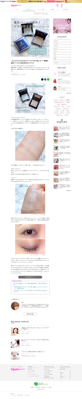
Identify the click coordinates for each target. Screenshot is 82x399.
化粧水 (68, 110)
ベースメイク (56, 43)
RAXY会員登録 (62, 369)
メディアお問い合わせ (48, 370)
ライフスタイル (59, 115)
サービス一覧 (13, 395)
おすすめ (61, 100)
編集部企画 (67, 100)
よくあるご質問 (65, 9)
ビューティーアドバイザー (32, 376)
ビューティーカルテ (31, 374)
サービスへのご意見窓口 (48, 374)
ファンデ (68, 112)
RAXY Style (29, 9)
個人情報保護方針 (37, 387)
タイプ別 (65, 115)
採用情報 (50, 387)
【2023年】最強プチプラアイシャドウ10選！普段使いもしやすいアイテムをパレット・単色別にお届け (30, 287)
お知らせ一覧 (46, 369)
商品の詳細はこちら (30, 277)
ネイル (55, 53)
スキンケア (56, 40)
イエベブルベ (27, 345)
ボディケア (56, 48)
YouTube (61, 377)
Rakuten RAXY (16, 6)
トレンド (63, 106)
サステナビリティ (27, 395)
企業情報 (32, 387)
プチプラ (56, 110)
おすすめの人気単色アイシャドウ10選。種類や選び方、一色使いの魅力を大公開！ (30, 284)
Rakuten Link (62, 376)
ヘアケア (55, 51)
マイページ (30, 372)
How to (23, 333)
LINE (61, 374)
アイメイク (15, 72)
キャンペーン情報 (41, 9)
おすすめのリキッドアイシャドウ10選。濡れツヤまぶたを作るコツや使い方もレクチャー (30, 291)
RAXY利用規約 (46, 376)
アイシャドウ (23, 74)
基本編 (68, 102)
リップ (68, 106)
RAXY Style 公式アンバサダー (16, 74)
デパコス (62, 112)
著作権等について (44, 387)
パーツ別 (27, 333)
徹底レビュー (64, 104)
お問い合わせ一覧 (20, 395)
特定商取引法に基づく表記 (48, 377)
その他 (55, 58)
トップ (17, 9)
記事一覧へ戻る (30, 314)
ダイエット (56, 112)
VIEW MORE (68, 93)
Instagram (61, 372)
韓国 (58, 104)
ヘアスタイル (58, 108)
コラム (55, 56)
